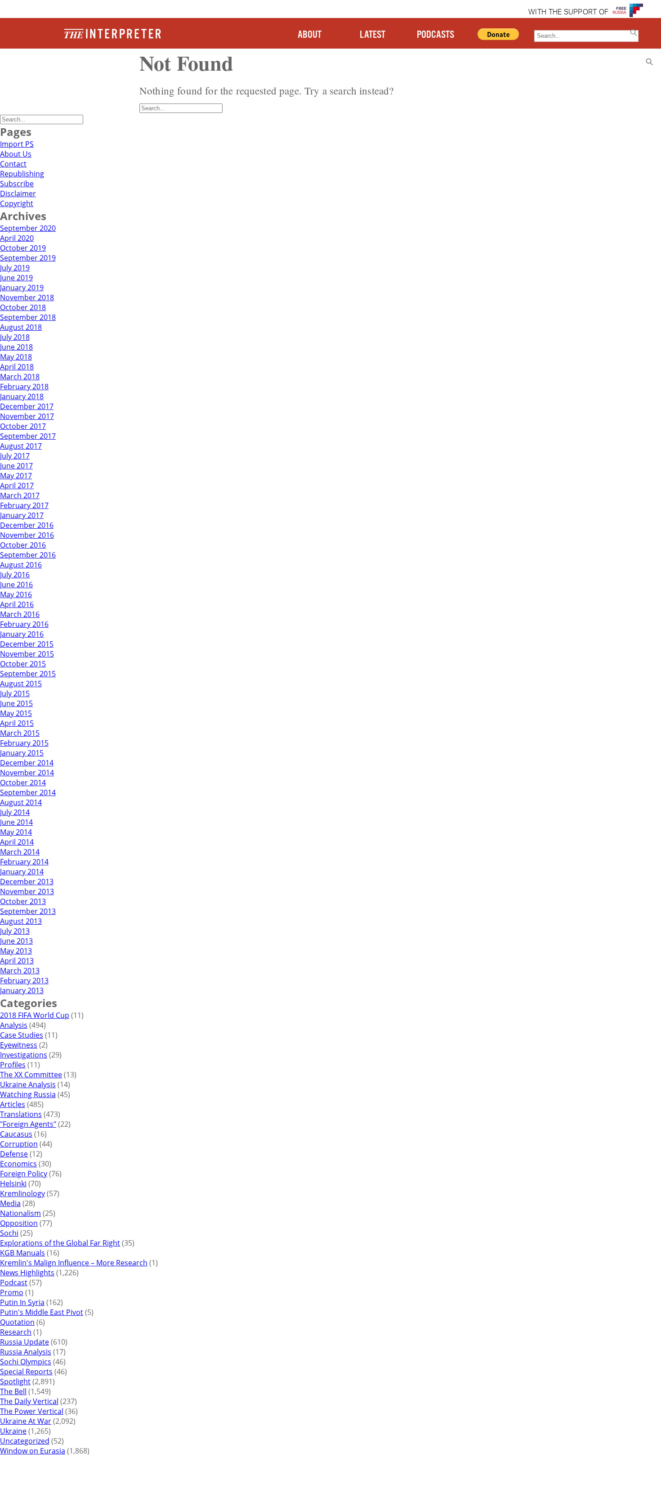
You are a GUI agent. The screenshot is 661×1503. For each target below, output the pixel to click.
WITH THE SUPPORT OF (568, 12)
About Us (15, 154)
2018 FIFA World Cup (34, 1015)
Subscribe (17, 184)
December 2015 (27, 644)
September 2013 (28, 911)
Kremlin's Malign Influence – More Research (73, 1263)
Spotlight (15, 1381)
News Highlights (27, 1273)
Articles (12, 1104)
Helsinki (13, 1183)
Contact (13, 164)
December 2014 (27, 763)
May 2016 (16, 594)
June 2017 (16, 466)
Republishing (22, 174)
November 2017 (27, 416)
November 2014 (27, 773)
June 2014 (16, 822)
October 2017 (23, 426)
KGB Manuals (22, 1253)
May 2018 (16, 357)
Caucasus (16, 1134)
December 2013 (27, 881)
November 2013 (27, 891)
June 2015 (16, 703)
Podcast (13, 1282)
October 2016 (23, 545)
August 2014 (21, 802)
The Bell (13, 1391)
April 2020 (17, 238)
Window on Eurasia (32, 1451)
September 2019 (28, 258)
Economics (18, 1164)
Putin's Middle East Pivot (41, 1312)
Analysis (13, 1025)
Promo (11, 1292)
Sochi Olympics (25, 1362)
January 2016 (22, 634)
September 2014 (28, 792)
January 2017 (22, 515)
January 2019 (22, 287)
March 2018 (20, 377)
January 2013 (22, 990)
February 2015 (24, 743)
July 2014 (15, 812)
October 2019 (23, 248)
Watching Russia (28, 1094)
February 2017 (24, 505)
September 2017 (28, 436)
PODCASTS (435, 34)
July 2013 (15, 931)
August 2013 (21, 921)
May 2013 (16, 951)
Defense (14, 1154)
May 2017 (16, 476)
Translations (21, 1114)
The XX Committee (31, 1075)
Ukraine (13, 1431)
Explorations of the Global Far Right (60, 1243)
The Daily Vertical (29, 1401)
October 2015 (23, 664)
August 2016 (21, 565)
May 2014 (16, 832)
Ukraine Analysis (28, 1084)
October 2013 (23, 901)
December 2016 (27, 525)
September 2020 (28, 228)
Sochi (9, 1233)
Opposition (19, 1223)
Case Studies (21, 1035)
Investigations (23, 1055)
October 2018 (23, 307)
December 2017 (27, 406)
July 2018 (15, 337)
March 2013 (20, 971)
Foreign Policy (23, 1174)
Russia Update (24, 1342)
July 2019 (15, 268)
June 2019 (16, 278)
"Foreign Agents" (28, 1124)
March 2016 (20, 614)
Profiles (13, 1065)
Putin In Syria (22, 1302)
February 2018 (24, 387)
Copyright (16, 203)
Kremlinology (22, 1193)
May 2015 (16, 713)
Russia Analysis (25, 1352)
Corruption (19, 1144)
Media (10, 1203)
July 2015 (15, 693)
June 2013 (16, 941)
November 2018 (27, 297)
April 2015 (17, 723)
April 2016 (17, 604)
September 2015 (28, 674)
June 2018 (16, 347)
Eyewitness (18, 1045)
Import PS (17, 144)
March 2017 (20, 495)
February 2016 (24, 624)
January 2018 (22, 396)
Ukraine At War (25, 1421)
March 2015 (20, 733)
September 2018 (28, 317)
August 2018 (21, 327)
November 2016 (27, 535)
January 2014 (22, 872)
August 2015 (21, 683)
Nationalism (20, 1213)
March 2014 (20, 852)
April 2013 (17, 961)
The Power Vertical (31, 1411)
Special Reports (26, 1372)
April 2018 (17, 367)
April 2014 (17, 842)
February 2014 (24, 862)
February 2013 (24, 981)
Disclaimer (18, 193)
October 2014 (23, 783)
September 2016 (28, 555)
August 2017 (21, 446)
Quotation (17, 1322)
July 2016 (15, 575)
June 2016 (16, 585)
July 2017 (15, 456)
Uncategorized (24, 1441)
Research (15, 1332)
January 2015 (22, 753)
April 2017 (17, 485)
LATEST (372, 34)
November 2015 (27, 654)
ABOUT (310, 34)
